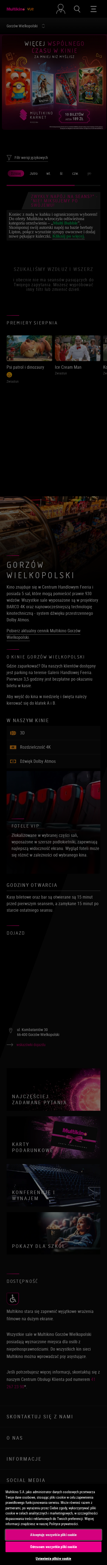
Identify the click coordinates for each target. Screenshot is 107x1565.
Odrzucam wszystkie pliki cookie (53, 1546)
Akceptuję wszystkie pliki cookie (53, 1534)
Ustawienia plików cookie (53, 1558)
